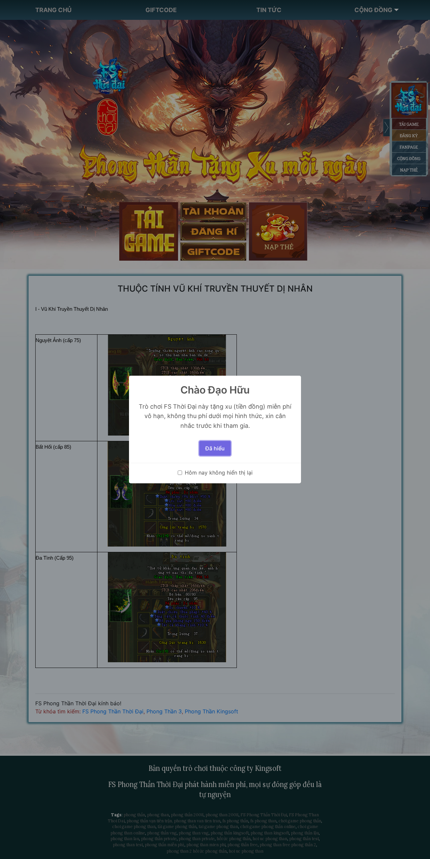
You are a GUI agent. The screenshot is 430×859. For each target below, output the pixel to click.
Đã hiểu (215, 448)
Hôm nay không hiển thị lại (219, 472)
